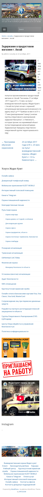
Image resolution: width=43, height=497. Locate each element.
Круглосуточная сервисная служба (15, 289)
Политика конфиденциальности (15, 331)
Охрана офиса (10, 228)
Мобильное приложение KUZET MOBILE (18, 185)
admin (6, 54)
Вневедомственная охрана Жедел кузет (20, 463)
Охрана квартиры (11, 215)
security (10, 36)
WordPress (15, 489)
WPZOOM (22, 492)
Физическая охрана (10, 263)
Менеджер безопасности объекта (17, 267)
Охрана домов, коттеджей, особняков (19, 219)
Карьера (34, 466)
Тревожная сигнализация (12, 253)
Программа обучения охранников (8, 145)
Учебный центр (9, 468)
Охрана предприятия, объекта (16, 232)
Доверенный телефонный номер (15, 180)
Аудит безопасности (10, 279)
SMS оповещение (9, 284)
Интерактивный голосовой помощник (18, 190)
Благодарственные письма (13, 205)
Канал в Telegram (9, 195)
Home (4, 36)
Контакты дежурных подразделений (20, 484)
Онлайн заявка (8, 176)
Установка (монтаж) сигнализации (16, 274)
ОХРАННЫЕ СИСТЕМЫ (11, 258)
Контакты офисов (27, 482)
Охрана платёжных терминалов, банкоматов (21, 237)
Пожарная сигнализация (12, 248)
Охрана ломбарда (11, 241)
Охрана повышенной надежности (16, 200)
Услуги (4, 466)
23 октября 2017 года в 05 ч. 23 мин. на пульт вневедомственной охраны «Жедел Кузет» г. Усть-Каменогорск (31, 151)
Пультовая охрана (9, 210)
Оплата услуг (28, 476)
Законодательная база (19, 466)
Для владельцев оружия (14, 223)
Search (38, 29)
